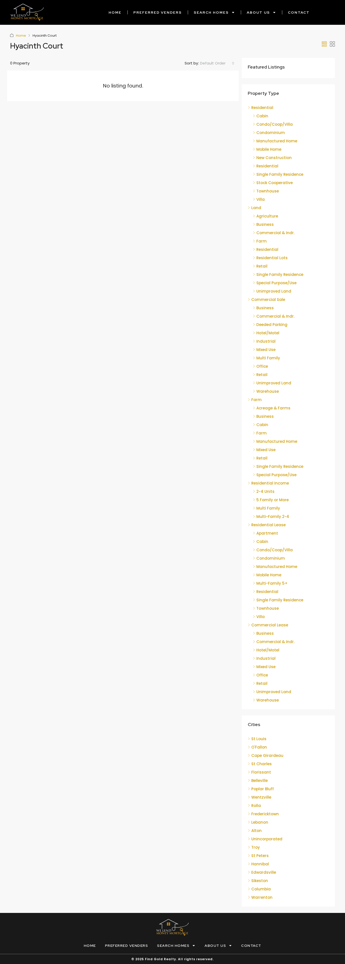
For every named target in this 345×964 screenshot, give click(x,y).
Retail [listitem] (261, 266)
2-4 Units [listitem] (265, 491)
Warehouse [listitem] (267, 391)
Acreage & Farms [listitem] (273, 408)
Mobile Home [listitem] (268, 149)
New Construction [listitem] (274, 157)
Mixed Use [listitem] (266, 349)
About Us (258, 12)
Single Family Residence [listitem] (279, 174)
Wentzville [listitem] (261, 797)
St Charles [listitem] (261, 763)
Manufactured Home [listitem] (276, 141)
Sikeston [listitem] (259, 880)
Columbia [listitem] (261, 889)
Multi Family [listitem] (268, 358)
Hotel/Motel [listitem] (267, 333)
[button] (324, 44)
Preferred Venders (157, 12)
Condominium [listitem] (270, 132)
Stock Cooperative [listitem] (274, 182)
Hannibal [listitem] (260, 864)
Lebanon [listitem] (259, 822)
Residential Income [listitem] (270, 483)
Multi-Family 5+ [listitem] (272, 583)
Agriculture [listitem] (267, 216)
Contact (299, 12)
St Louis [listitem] (258, 738)
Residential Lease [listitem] (268, 525)
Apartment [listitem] (267, 533)
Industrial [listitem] (266, 341)
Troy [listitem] (255, 847)
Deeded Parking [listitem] (271, 324)
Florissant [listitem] (261, 772)
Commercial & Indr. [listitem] (275, 232)
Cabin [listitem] (262, 116)
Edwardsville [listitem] (263, 872)
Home (115, 12)
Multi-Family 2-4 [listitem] (272, 516)
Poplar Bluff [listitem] (262, 789)
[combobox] (217, 63)
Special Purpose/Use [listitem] (276, 283)
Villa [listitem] (260, 199)
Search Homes (211, 12)
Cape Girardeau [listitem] (267, 755)
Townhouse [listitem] (267, 191)
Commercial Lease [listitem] (269, 625)
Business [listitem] (265, 224)
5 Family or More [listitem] (272, 499)
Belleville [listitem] (259, 780)
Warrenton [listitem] (262, 897)
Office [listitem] (262, 366)
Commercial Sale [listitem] (268, 299)
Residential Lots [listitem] (272, 257)
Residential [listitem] (262, 107)
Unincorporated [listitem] (266, 839)
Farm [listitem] (261, 241)
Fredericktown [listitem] (265, 814)
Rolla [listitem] (256, 805)
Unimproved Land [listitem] (273, 291)
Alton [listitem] (256, 830)
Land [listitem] (256, 207)
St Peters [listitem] (260, 855)
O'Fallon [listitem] (259, 747)
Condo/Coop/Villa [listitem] (274, 124)
